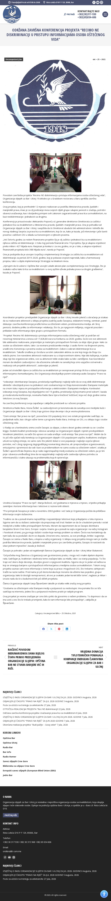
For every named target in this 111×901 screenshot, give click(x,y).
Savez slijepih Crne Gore (15, 761)
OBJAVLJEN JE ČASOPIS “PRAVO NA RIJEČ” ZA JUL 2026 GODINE (33, 701)
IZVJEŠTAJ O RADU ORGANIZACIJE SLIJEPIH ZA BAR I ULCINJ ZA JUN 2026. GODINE (42, 717)
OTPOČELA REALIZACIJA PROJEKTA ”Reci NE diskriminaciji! (30, 709)
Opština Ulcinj (10, 742)
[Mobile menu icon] (105, 14)
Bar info (7, 752)
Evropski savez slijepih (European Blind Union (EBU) (29, 770)
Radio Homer (9, 756)
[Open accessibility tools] (104, 894)
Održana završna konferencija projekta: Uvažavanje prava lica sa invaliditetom (39, 713)
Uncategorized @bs (14, 59)
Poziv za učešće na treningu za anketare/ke (23, 705)
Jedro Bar (7, 775)
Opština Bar (9, 738)
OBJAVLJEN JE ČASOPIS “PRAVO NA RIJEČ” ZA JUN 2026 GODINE (33, 720)
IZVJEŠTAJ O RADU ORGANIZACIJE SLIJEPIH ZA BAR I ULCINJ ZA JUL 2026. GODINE (42, 697)
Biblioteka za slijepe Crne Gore (19, 766)
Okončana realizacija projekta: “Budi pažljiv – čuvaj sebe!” (29, 724)
